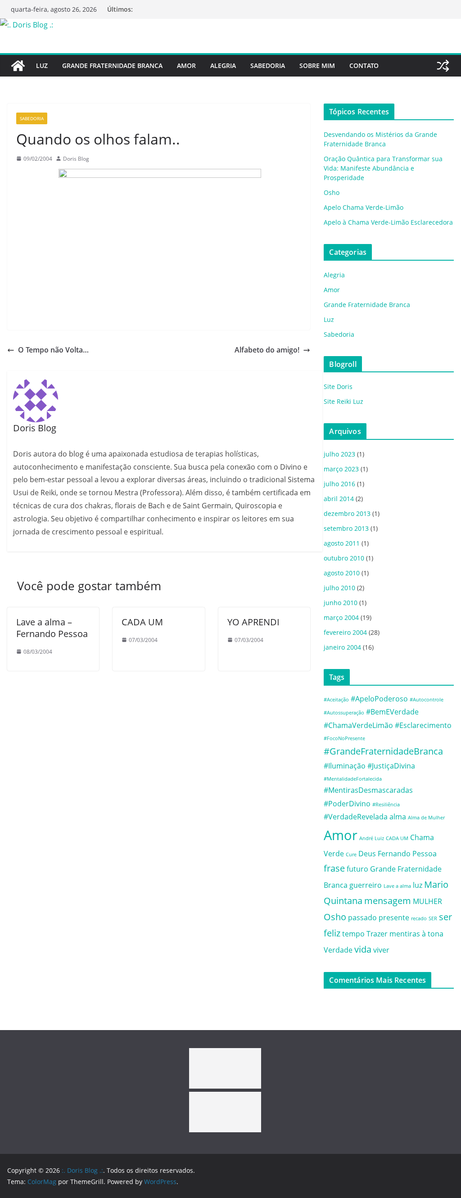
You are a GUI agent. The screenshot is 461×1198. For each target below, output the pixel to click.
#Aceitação (336, 699)
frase (334, 868)
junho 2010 (340, 602)
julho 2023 (339, 454)
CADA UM (142, 622)
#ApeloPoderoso (379, 699)
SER (433, 918)
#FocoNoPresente (344, 738)
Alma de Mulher (426, 817)
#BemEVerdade (392, 712)
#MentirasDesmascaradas (368, 790)
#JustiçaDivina (391, 766)
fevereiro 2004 (345, 632)
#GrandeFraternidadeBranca (383, 751)
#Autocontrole (426, 699)
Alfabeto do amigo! (267, 350)
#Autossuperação (344, 713)
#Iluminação (345, 766)
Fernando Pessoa (407, 854)
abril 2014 (339, 498)
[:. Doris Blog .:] (26, 25)
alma (397, 817)
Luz (42, 65)
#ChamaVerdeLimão (358, 725)
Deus (367, 854)
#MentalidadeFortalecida (353, 779)
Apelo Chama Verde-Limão (363, 207)
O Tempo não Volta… (53, 350)
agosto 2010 (342, 573)
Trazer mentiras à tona (404, 934)
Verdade (338, 950)
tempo (353, 934)
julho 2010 (339, 587)
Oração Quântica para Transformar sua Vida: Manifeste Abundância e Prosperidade (383, 168)
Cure (351, 854)
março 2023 (341, 469)
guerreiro (365, 885)
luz (417, 885)
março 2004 (341, 617)
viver (381, 950)
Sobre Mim (317, 65)
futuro (357, 869)
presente (394, 917)
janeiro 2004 (342, 647)
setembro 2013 (346, 528)
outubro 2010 (344, 558)
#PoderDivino (347, 804)
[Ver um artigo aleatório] (443, 66)
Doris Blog (76, 159)
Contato (364, 65)
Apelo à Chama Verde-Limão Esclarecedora (388, 222)
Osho (331, 192)
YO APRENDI (253, 622)
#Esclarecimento (423, 725)
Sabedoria (267, 65)
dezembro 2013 (347, 513)
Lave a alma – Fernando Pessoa (52, 628)
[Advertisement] (225, 1068)
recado (419, 918)
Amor (186, 65)
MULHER (427, 901)
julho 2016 (339, 483)
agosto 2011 (342, 543)
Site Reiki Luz (343, 401)
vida (362, 949)
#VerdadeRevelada (356, 817)
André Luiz (371, 838)
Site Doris (338, 386)
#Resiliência (386, 804)
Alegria (223, 65)
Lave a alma (397, 886)
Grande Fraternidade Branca (112, 65)
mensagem (387, 901)
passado (362, 917)
